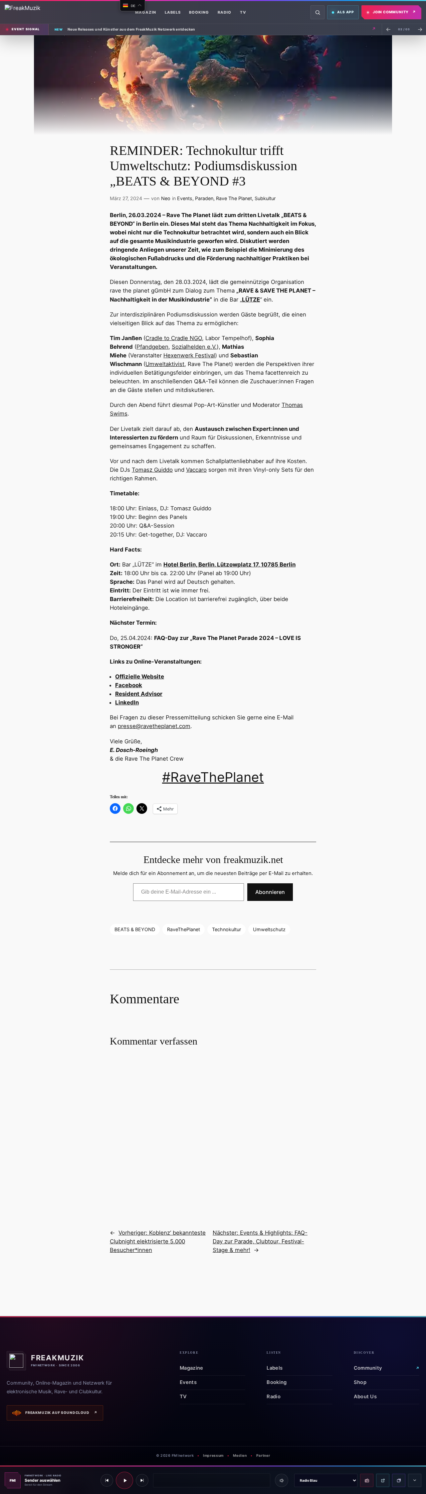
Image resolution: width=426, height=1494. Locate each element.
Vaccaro (196, 469)
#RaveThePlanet (213, 777)
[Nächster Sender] (142, 1480)
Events (184, 198)
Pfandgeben (152, 346)
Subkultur (265, 198)
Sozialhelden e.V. (194, 346)
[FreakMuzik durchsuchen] (317, 12)
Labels (173, 12)
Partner (263, 1455)
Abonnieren (270, 892)
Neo (165, 198)
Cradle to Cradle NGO (173, 338)
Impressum (213, 1455)
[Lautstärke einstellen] (281, 1480)
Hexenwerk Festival (189, 355)
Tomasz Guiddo (152, 469)
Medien (240, 1455)
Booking (199, 12)
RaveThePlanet (183, 929)
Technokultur (226, 929)
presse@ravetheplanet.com (154, 726)
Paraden (204, 198)
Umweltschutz (269, 929)
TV (243, 12)
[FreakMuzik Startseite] (38, 12)
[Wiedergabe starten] (124, 1480)
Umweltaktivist (164, 364)
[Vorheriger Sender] (107, 1480)
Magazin (145, 12)
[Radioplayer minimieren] (414, 1480)
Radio (224, 12)
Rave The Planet (234, 198)
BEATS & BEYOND (134, 929)
